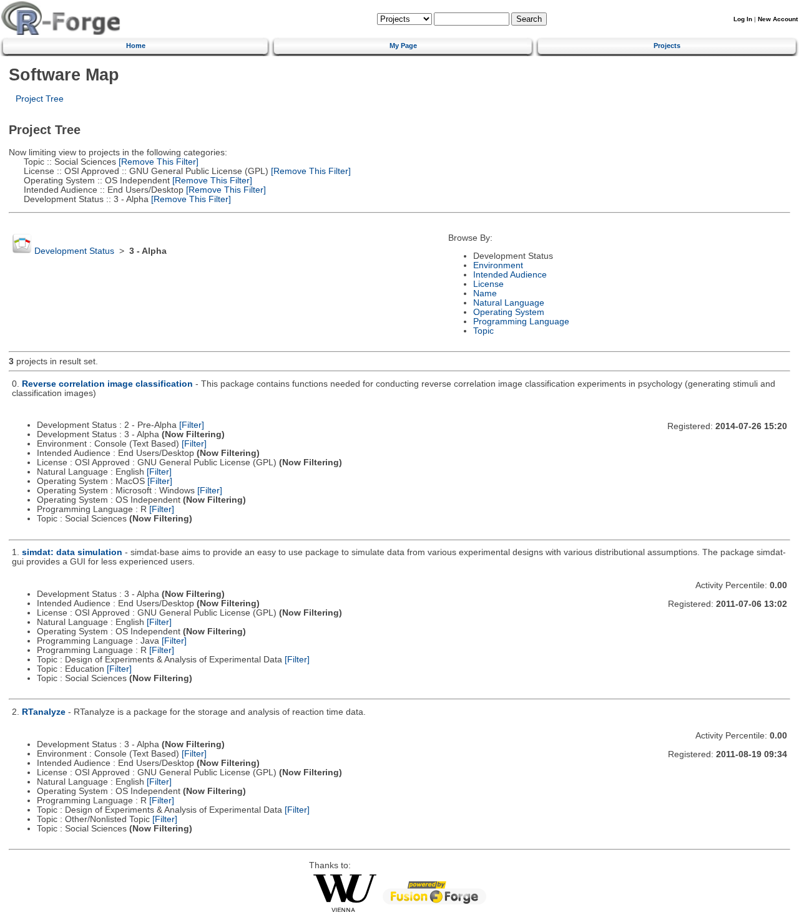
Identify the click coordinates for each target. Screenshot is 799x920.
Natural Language (508, 302)
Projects (667, 45)
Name (485, 293)
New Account (778, 19)
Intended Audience (510, 274)
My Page (403, 45)
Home (135, 45)
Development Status (74, 251)
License (488, 284)
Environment (498, 265)
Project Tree (40, 99)
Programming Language (521, 321)
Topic (483, 331)
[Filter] (191, 425)
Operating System (508, 312)
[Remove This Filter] (157, 162)
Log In (742, 19)
